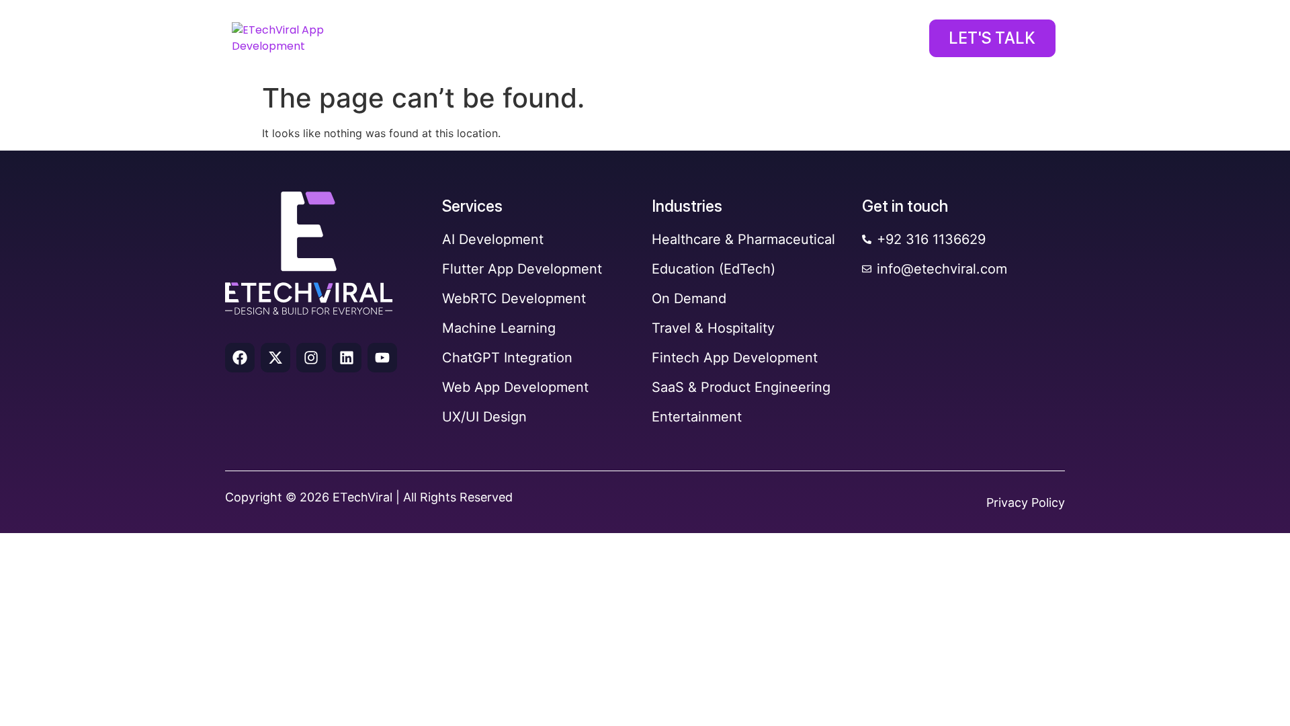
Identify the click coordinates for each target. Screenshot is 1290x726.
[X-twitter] (275, 357)
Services (443, 40)
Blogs (863, 40)
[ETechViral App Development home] (296, 38)
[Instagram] (311, 357)
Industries (548, 40)
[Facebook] (240, 357)
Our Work (657, 40)
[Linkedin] (346, 357)
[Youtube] (382, 357)
